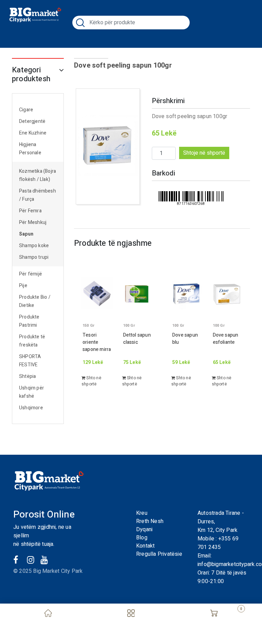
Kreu (141, 513)
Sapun (26, 234)
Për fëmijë (30, 274)
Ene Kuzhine (32, 133)
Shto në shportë (91, 381)
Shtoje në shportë (204, 153)
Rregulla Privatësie (159, 554)
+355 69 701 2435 (218, 543)
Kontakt (145, 546)
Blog (141, 538)
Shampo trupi (33, 257)
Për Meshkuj (32, 222)
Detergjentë (32, 121)
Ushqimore (31, 407)
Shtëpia (27, 376)
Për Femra (30, 210)
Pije (23, 285)
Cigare (26, 109)
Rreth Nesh (149, 521)
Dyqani (144, 529)
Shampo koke (34, 245)
